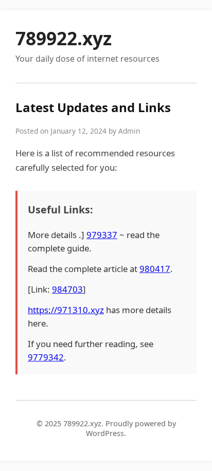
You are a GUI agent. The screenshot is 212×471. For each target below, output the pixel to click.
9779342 (46, 357)
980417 (154, 269)
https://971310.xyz (66, 310)
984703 (67, 289)
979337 (101, 235)
